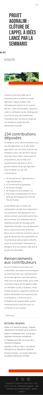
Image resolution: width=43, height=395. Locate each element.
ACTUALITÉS (9, 60)
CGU (36, 386)
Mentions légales (26, 386)
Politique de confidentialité (18, 389)
